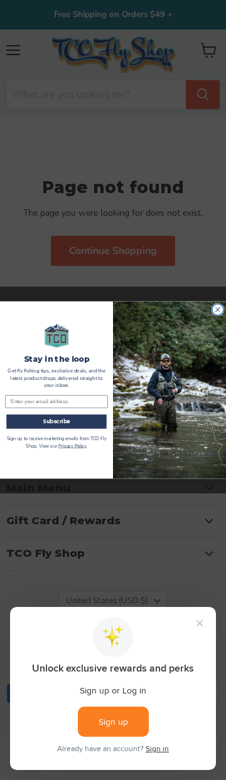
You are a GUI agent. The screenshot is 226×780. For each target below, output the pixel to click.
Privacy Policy (72, 446)
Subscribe (56, 421)
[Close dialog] (217, 309)
